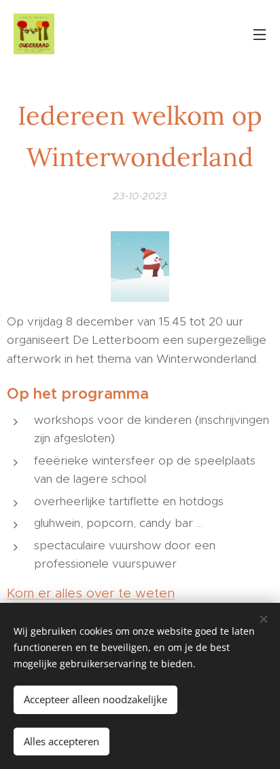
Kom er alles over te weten (91, 593)
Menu (259, 33)
